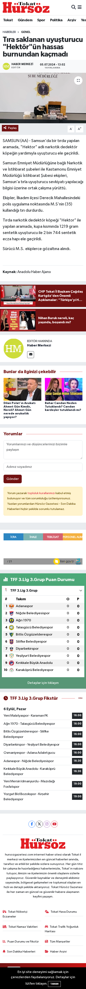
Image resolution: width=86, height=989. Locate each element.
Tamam (54, 984)
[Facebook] (31, 824)
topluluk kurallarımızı (42, 493)
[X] (39, 824)
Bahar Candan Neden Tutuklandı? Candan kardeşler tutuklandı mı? (63, 407)
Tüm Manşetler (60, 941)
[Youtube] (54, 824)
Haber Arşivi (58, 951)
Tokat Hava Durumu (64, 911)
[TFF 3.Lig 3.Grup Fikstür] (80, 698)
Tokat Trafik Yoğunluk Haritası (62, 929)
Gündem (25, 20)
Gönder (12, 479)
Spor (41, 20)
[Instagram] (46, 824)
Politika (56, 20)
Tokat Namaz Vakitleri (23, 926)
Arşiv (71, 20)
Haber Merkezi (39, 345)
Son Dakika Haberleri (21, 951)
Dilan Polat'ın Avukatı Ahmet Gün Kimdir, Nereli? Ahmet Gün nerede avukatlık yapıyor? (19, 410)
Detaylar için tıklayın (43, 683)
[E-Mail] (30, 354)
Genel (25, 32)
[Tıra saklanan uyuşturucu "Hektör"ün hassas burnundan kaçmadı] (43, 98)
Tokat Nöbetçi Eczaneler (15, 914)
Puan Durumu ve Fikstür (23, 941)
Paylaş (12, 128)
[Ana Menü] (80, 7)
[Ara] (73, 7)
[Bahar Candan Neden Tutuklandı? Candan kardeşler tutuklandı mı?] (64, 389)
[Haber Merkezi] (14, 348)
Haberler (9, 32)
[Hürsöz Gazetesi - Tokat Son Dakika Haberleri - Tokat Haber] (26, 7)
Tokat (8, 20)
